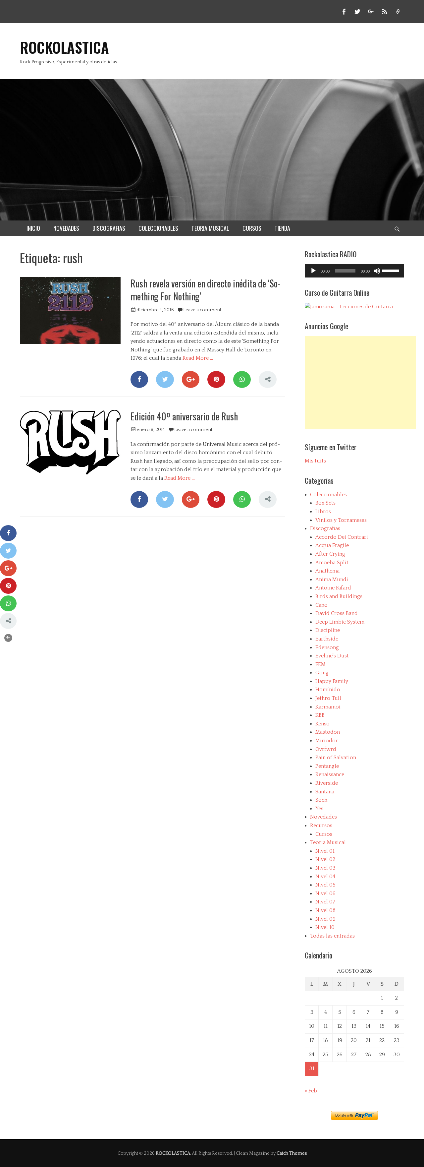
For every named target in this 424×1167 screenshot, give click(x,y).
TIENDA (282, 228)
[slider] (391, 270)
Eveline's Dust (332, 656)
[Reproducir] (313, 271)
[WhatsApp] (242, 379)
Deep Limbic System (339, 622)
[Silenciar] (377, 271)
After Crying (330, 554)
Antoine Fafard (333, 588)
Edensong (327, 647)
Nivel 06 (325, 893)
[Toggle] (8, 638)
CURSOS (251, 228)
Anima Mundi (331, 580)
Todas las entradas (332, 936)
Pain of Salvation (335, 758)
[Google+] (190, 379)
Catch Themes (292, 1153)
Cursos (323, 834)
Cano (321, 605)
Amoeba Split (331, 563)
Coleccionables (328, 495)
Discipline (327, 630)
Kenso (322, 724)
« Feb (311, 1091)
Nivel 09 (325, 919)
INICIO (33, 228)
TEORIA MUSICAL (210, 228)
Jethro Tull (328, 698)
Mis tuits (315, 461)
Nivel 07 (325, 902)
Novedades (323, 817)
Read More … (198, 358)
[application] (354, 270)
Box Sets (325, 503)
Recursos (321, 826)
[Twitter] (165, 379)
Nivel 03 (325, 868)
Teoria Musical (328, 842)
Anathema (327, 571)
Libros (323, 512)
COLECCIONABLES (158, 228)
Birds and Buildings (338, 596)
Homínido (327, 690)
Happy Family (331, 681)
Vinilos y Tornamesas (341, 520)
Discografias (325, 528)
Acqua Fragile (332, 545)
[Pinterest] (216, 379)
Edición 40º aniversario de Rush (184, 416)
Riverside (326, 783)
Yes (319, 809)
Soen (321, 800)
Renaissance (329, 774)
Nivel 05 (325, 885)
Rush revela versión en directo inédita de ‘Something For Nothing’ (205, 289)
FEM (320, 664)
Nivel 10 (325, 927)
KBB (320, 715)
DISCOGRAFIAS (108, 228)
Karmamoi (328, 707)
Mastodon (327, 732)
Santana (324, 792)
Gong (322, 673)
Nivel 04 (325, 877)
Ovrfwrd (325, 749)
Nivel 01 (325, 851)
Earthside (326, 639)
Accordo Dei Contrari (341, 537)
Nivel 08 (325, 910)
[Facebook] (139, 379)
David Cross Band (336, 613)
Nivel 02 (325, 859)
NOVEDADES (66, 228)
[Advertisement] (360, 382)
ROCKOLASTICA (64, 47)
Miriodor (326, 741)
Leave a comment (202, 310)
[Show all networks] (267, 379)
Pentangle (327, 766)
